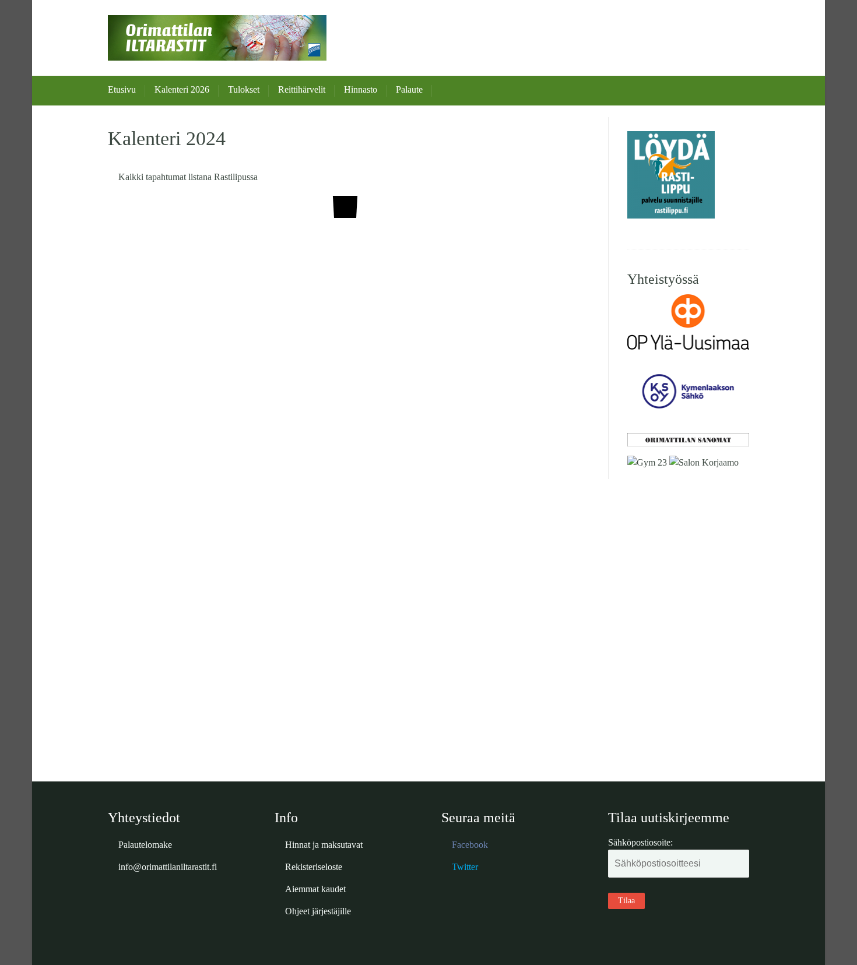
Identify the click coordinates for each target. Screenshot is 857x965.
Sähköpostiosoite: (640, 842)
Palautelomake (145, 845)
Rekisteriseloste (313, 867)
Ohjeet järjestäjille (318, 911)
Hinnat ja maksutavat (324, 845)
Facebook (470, 845)
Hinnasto (360, 89)
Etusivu (122, 89)
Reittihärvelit (301, 89)
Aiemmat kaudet (315, 889)
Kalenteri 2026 (181, 89)
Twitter (465, 867)
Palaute (409, 89)
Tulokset (243, 89)
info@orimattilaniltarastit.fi (167, 867)
